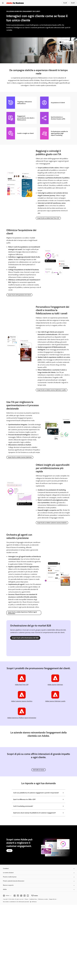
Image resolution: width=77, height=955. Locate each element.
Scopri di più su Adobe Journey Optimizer (20, 457)
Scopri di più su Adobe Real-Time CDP (48, 218)
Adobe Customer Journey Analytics (21, 701)
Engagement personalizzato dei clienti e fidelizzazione (25, 118)
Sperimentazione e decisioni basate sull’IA (58, 118)
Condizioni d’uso (33, 899)
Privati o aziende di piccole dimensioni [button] (13, 881)
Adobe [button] (5, 889)
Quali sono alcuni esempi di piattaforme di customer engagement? (34, 813)
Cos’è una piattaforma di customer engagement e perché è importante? (36, 793)
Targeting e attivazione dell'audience (24, 102)
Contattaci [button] (6, 868)
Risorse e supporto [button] (8, 885)
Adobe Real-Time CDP (21, 684)
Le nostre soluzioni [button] (8, 872)
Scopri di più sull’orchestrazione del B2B (25, 638)
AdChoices (34, 901)
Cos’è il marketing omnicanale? (23, 806)
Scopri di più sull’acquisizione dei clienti (19, 295)
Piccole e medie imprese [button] (9, 877)
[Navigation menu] (3, 3)
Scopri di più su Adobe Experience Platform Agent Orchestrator (22, 612)
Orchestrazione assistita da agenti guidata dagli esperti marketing (59, 133)
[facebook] (15, 896)
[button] (7, 895)
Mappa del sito (52, 899)
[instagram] (18, 896)
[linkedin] (24, 896)
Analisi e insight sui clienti (25, 133)
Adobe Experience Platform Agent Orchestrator (21, 718)
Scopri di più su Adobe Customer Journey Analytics (52, 523)
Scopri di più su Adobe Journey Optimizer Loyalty (51, 390)
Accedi (65, 3)
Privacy (26, 899)
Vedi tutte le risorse (38, 770)
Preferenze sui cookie (43, 899)
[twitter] (21, 896)
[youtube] (28, 896)
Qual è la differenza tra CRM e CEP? (24, 799)
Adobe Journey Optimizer (55, 684)
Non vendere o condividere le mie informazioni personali (16, 901)
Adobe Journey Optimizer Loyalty (55, 701)
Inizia (9, 850)
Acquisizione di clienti (58, 102)
